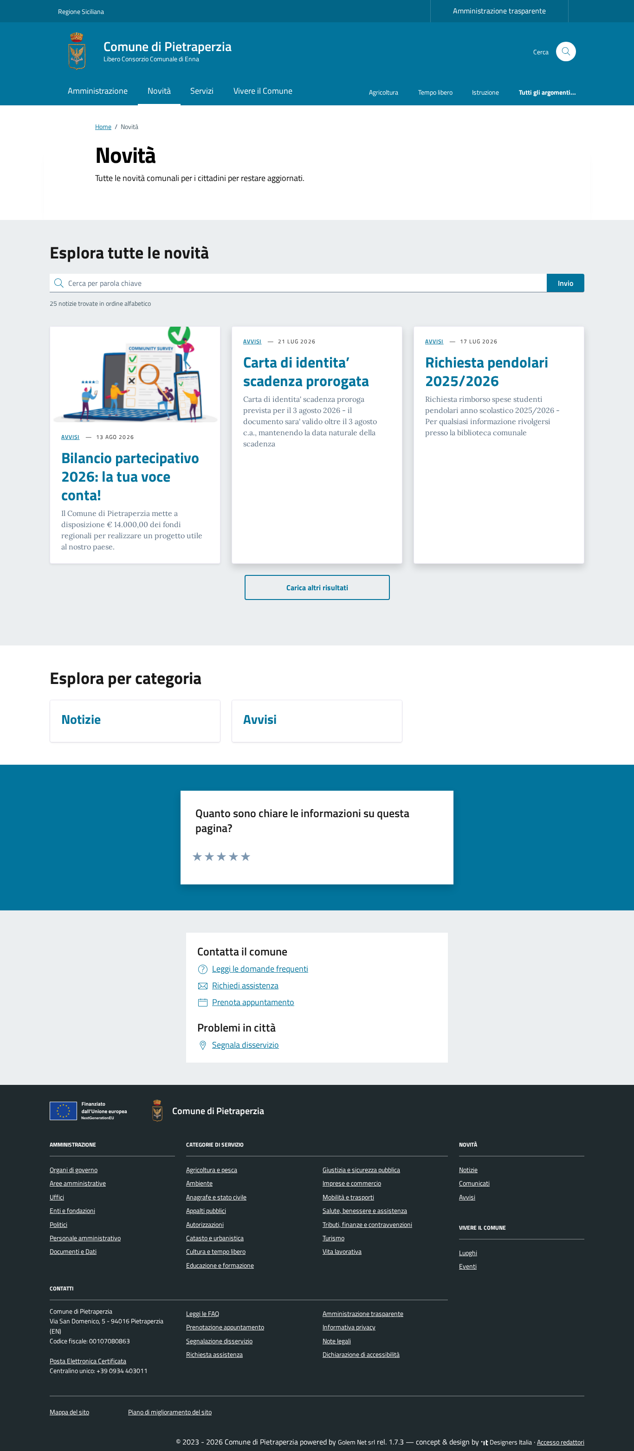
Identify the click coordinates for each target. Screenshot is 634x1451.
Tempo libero (435, 92)
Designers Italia (510, 1442)
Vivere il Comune (262, 90)
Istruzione (485, 92)
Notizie (468, 1170)
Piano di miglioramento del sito (170, 1412)
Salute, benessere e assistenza (365, 1211)
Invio (565, 283)
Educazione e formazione (220, 1265)
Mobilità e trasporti (348, 1197)
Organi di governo (73, 1170)
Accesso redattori (560, 1442)
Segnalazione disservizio (219, 1341)
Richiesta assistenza (214, 1354)
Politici (58, 1224)
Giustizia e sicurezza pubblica (361, 1170)
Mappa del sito (69, 1412)
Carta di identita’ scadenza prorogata (306, 371)
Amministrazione (98, 90)
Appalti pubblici (206, 1211)
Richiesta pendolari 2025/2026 (486, 371)
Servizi (201, 90)
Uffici (57, 1197)
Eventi (468, 1266)
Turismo (333, 1238)
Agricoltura (383, 92)
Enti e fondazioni (72, 1211)
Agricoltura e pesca (211, 1170)
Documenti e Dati (73, 1251)
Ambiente (199, 1183)
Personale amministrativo (85, 1238)
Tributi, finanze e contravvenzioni (367, 1224)
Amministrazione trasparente (499, 10)
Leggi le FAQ (202, 1314)
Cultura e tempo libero (216, 1251)
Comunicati (474, 1183)
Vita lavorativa (342, 1251)
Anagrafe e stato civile (216, 1197)
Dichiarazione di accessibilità (361, 1354)
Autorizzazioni (205, 1224)
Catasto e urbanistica (215, 1238)
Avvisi (467, 1197)
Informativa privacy (349, 1327)
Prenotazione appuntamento (225, 1327)
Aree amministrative (78, 1183)
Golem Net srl (356, 1442)
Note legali (337, 1341)
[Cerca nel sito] (566, 52)
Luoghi (468, 1253)
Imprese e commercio (352, 1183)
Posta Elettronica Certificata (88, 1361)
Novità (159, 90)
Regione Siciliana (81, 11)
